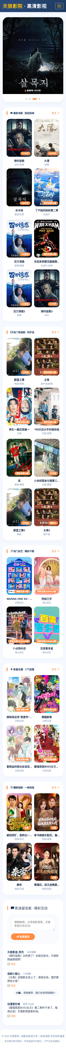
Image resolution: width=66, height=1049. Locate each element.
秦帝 (19, 884)
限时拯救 (19, 160)
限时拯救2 (47, 311)
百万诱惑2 (19, 311)
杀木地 (19, 210)
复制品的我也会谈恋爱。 (19, 766)
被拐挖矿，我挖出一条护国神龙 (19, 835)
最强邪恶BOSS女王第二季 (46, 766)
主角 (46, 379)
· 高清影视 (25, 6)
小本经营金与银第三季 (46, 480)
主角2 (46, 530)
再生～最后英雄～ (19, 429)
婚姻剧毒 (47, 717)
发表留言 (24, 936)
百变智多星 (46, 648)
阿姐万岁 (47, 598)
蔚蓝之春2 (19, 530)
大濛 (46, 160)
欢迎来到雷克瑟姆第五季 (46, 261)
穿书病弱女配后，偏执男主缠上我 (46, 835)
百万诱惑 (19, 261)
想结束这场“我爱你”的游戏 (19, 717)
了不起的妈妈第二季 (46, 210)
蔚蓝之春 (19, 379)
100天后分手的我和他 (46, 429)
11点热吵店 (19, 648)
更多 (54, 113)
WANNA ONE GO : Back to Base (19, 598)
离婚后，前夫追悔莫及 (46, 884)
